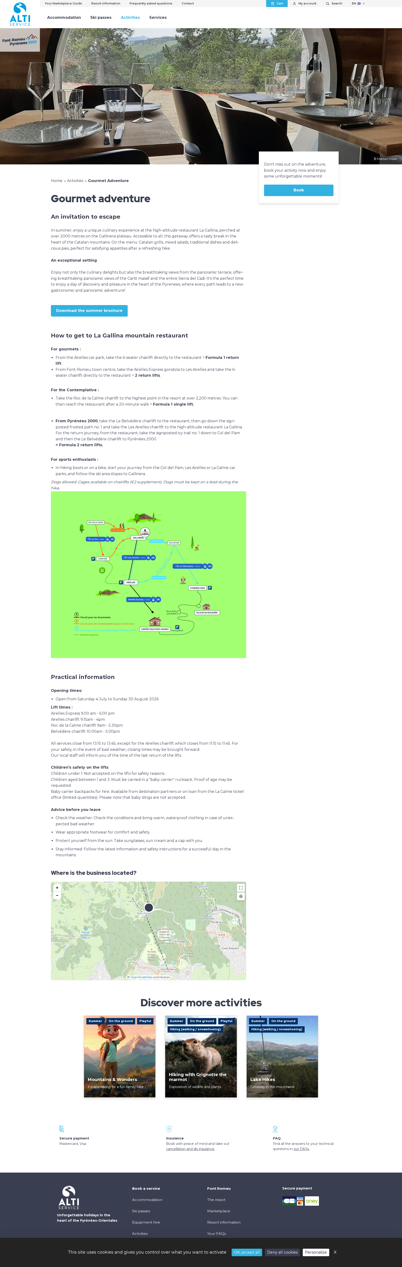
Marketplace (218, 1211)
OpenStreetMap (141, 977)
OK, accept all (247, 1252)
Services (158, 17)
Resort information (105, 3)
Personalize (316, 1252)
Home (56, 180)
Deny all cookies (282, 1252)
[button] (148, 910)
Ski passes (100, 17)
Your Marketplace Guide (63, 3)
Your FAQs (216, 1233)
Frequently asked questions (151, 3)
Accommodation (64, 17)
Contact (188, 3)
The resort (216, 1199)
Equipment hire (146, 1222)
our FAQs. (302, 1149)
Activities (130, 17)
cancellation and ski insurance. (190, 1149)
